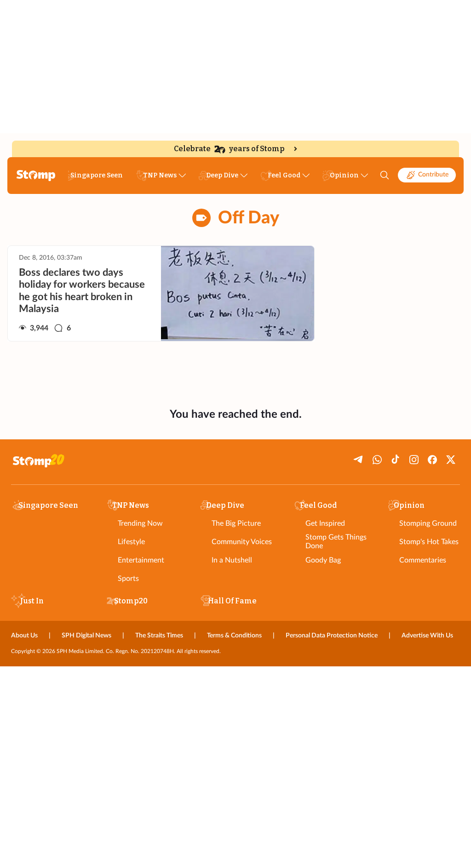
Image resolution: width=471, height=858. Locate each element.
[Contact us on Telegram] (359, 459)
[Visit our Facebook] (432, 459)
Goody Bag (323, 560)
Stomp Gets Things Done (336, 542)
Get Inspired (325, 523)
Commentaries (422, 560)
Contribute (433, 174)
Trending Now (140, 523)
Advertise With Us (427, 635)
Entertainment (141, 560)
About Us (24, 635)
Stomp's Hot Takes (429, 541)
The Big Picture (236, 523)
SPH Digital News (86, 635)
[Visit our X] (451, 459)
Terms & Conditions (234, 635)
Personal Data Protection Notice (332, 635)
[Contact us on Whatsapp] (377, 459)
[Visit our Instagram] (414, 459)
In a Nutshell (232, 560)
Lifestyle (131, 541)
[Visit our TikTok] (395, 459)
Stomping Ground (428, 523)
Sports (128, 578)
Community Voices (242, 541)
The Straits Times (159, 635)
